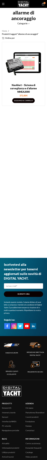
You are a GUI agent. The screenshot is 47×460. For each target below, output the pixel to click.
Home (4, 31)
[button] (23, 100)
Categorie (22, 23)
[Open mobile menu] (3, 4)
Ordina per (10, 38)
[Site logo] (23, 3)
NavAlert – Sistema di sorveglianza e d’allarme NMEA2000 (23, 88)
